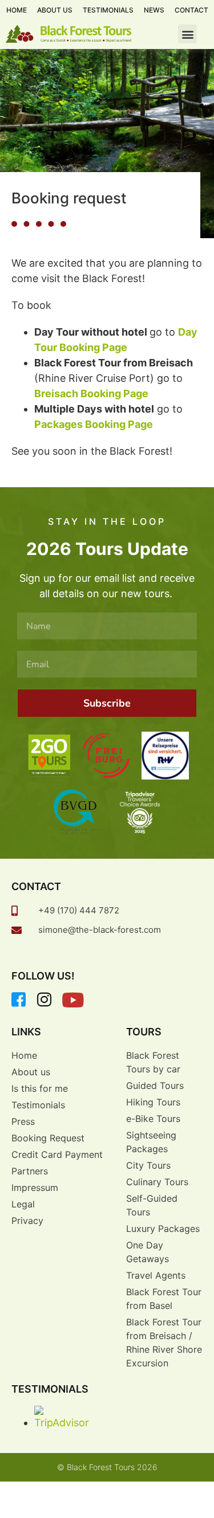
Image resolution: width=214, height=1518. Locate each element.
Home (16, 10)
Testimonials (108, 10)
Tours (143, 1032)
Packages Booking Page (93, 424)
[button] (187, 34)
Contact (191, 10)
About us (54, 10)
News (154, 10)
